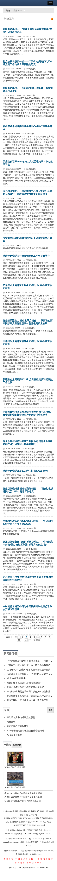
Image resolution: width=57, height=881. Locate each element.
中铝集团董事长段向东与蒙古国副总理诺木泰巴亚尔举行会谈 (30, 696)
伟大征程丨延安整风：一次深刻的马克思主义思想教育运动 (30, 674)
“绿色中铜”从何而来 (16, 678)
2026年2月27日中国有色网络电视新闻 (15, 787)
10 (19, 640)
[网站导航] (23, 811)
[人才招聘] (33, 815)
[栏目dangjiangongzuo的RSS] (52, 19)
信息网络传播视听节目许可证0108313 (18, 818)
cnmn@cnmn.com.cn (11, 842)
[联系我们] (32, 811)
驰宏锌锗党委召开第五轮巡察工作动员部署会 (26, 256)
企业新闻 (17, 744)
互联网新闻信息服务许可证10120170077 (26, 822)
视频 (8, 744)
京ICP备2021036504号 (36, 825)
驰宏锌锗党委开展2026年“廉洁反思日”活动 (25, 471)
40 (26, 640)
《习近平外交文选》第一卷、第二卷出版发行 (28, 665)
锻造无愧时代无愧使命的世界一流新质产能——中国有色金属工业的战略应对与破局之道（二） (30, 700)
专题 (6, 710)
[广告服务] (41, 811)
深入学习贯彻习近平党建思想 (21, 717)
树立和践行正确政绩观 (17, 726)
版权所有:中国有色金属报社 (20, 859)
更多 (50, 710)
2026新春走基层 (14, 735)
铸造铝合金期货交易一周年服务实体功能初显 (28, 691)
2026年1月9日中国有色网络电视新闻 (23, 801)
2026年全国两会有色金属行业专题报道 (25, 730)
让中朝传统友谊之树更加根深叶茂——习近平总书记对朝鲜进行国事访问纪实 (30, 661)
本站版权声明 (34, 863)
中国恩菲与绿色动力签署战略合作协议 (25, 687)
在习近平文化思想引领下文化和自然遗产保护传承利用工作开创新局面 (30, 669)
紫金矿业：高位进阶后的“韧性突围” (24, 682)
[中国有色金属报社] (11, 811)
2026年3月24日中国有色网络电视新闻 (15, 767)
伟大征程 (11, 722)
